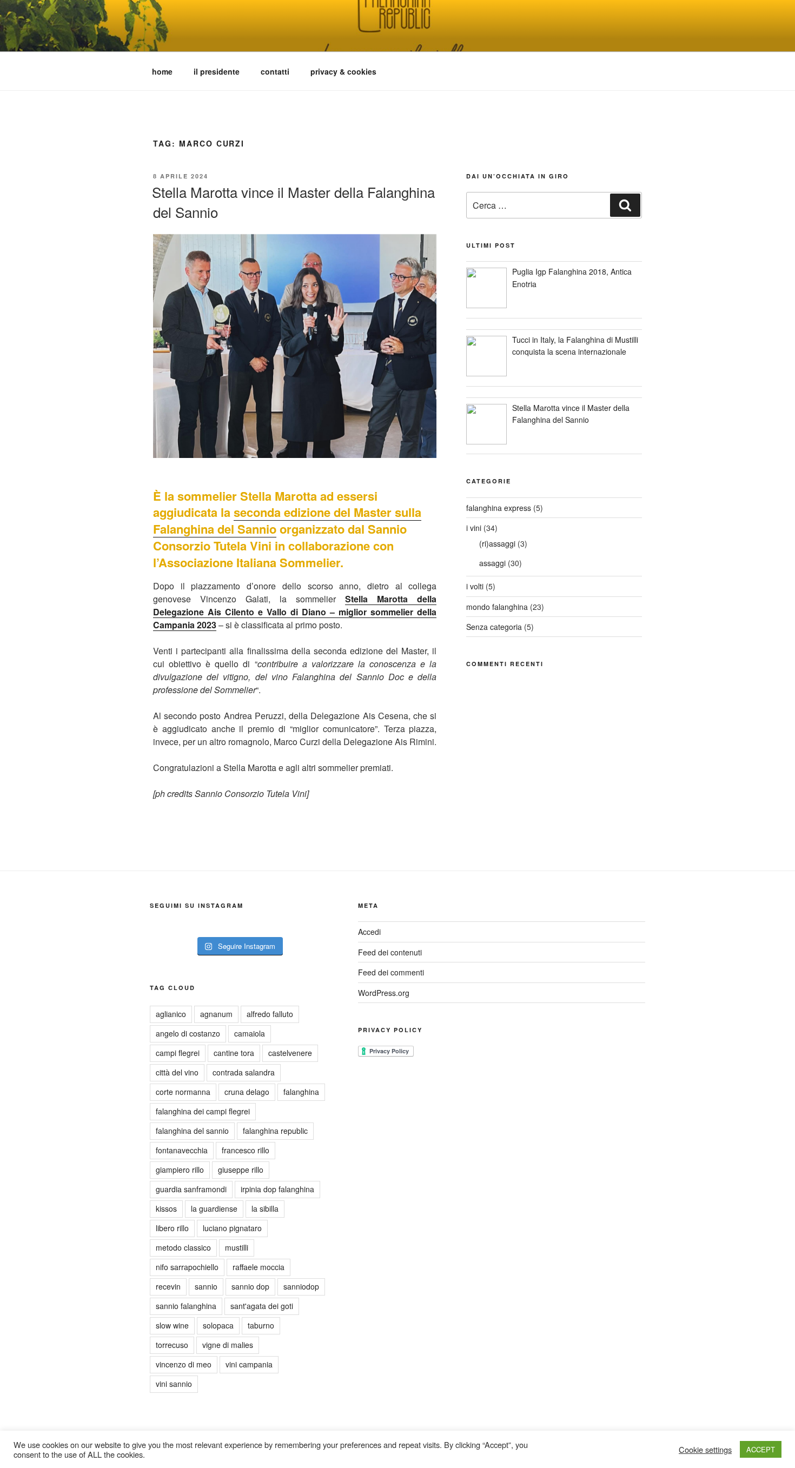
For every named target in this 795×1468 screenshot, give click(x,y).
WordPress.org (383, 992)
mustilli (236, 1247)
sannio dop (250, 1286)
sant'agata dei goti (261, 1305)
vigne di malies (227, 1344)
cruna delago (246, 1091)
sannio (206, 1286)
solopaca (218, 1325)
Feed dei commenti (391, 972)
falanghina (301, 1091)
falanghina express (498, 507)
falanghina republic (275, 1130)
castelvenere (290, 1052)
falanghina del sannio (192, 1130)
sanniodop (301, 1286)
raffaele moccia (258, 1266)
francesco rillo (245, 1150)
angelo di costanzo (188, 1033)
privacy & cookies (343, 71)
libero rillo (172, 1228)
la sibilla (265, 1208)
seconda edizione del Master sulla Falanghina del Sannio (287, 520)
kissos (166, 1208)
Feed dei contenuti (390, 952)
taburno (261, 1325)
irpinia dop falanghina (277, 1189)
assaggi (492, 562)
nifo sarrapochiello (187, 1266)
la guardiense (214, 1208)
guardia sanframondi (191, 1189)
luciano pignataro (232, 1228)
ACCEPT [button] (760, 1449)
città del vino (177, 1072)
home (162, 71)
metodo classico (183, 1247)
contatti (275, 71)
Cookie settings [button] (705, 1449)
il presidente (217, 71)
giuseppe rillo (240, 1169)
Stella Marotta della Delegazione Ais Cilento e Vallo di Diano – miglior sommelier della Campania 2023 (294, 612)
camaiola (249, 1033)
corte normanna (183, 1091)
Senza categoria (494, 626)
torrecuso (172, 1344)
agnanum (216, 1013)
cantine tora (234, 1052)
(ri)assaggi (497, 543)
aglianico (171, 1013)
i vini (473, 527)
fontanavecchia (182, 1150)
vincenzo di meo (183, 1364)
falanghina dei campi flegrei (203, 1111)
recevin (168, 1286)
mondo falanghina (497, 606)
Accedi (369, 931)
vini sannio (174, 1383)
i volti (474, 586)
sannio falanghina (186, 1305)
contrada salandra (244, 1072)
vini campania (249, 1364)
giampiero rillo (180, 1169)
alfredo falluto (270, 1013)
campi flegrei (178, 1052)
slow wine (172, 1325)
